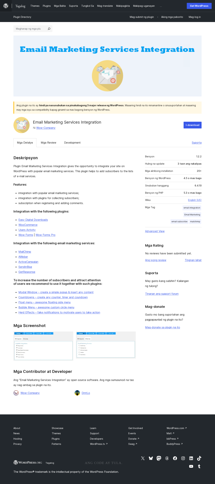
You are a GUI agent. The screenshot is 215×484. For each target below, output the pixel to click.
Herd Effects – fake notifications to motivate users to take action (59, 312)
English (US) (195, 200)
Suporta (197, 142)
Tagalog (50, 462)
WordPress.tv (99, 443)
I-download (192, 125)
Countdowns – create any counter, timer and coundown (53, 297)
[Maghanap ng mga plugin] (49, 28)
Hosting (17, 438)
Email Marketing (192, 214)
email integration (192, 207)
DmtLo (86, 393)
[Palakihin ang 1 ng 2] (68, 336)
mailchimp (195, 221)
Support (94, 433)
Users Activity (27, 229)
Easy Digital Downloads (33, 219)
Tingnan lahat (193, 260)
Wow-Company (45, 127)
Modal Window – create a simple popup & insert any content (56, 292)
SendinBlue (25, 266)
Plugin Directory (22, 16)
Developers (96, 438)
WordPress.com (177, 428)
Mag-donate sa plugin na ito (162, 327)
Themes (56, 433)
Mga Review (48, 142)
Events (132, 433)
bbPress (173, 438)
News (16, 433)
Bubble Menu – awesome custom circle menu (46, 307)
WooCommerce (27, 224)
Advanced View (155, 231)
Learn (93, 428)
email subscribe (179, 221)
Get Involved (135, 428)
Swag (132, 443)
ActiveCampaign (28, 261)
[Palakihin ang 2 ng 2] (131, 336)
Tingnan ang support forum (162, 293)
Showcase (57, 428)
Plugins (56, 438)
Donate (133, 438)
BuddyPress (175, 443)
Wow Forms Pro (45, 235)
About (16, 428)
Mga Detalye (25, 142)
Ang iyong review (155, 260)
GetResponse (26, 272)
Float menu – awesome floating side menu (44, 302)
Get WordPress (199, 5)
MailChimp (24, 251)
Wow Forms (25, 235)
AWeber (23, 256)
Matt (171, 433)
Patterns (56, 443)
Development (72, 142)
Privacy (17, 443)
